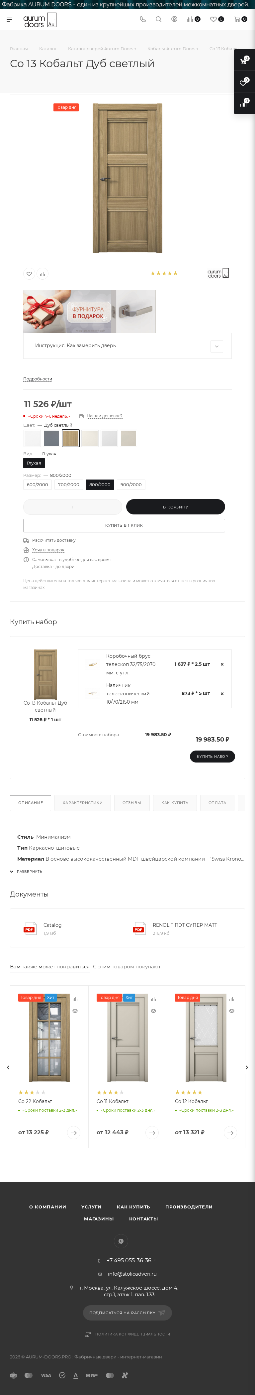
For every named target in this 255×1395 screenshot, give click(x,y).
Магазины (99, 1218)
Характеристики (83, 802)
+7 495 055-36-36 (129, 1260)
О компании (47, 1206)
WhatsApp (121, 1241)
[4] (169, 274)
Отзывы (132, 802)
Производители (188, 1206)
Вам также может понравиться (50, 966)
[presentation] (8, 1067)
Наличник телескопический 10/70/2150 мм (128, 693)
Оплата (217, 802)
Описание (30, 802)
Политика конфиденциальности (132, 1334)
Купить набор (212, 757)
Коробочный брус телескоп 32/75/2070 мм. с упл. (130, 664)
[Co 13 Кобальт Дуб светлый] (127, 178)
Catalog (52, 925)
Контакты (143, 1218)
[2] (158, 274)
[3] (164, 274)
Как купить (175, 802)
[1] (152, 274)
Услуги (91, 1206)
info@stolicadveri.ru (132, 1274)
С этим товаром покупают (127, 966)
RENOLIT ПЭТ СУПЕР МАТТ (185, 925)
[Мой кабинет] (174, 20)
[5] (175, 274)
